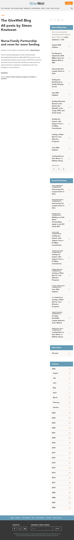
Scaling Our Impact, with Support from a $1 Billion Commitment (57, 123)
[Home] (37, 4)
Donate (69, 3)
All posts (55, 353)
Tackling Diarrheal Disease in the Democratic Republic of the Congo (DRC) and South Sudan (58, 107)
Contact (18, 517)
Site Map (48, 517)
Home (2, 15)
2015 (53, 463)
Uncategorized (24, 77)
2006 (53, 507)
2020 (53, 438)
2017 (53, 453)
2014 (53, 468)
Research (27, 8)
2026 (53, 369)
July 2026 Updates (55, 94)
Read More (4, 73)
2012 (53, 478)
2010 (53, 488)
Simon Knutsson (35, 50)
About (43, 8)
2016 (53, 458)
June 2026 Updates (55, 149)
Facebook (55, 39)
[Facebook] (54, 169)
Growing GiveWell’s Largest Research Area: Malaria (58, 318)
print (58, 20)
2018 (53, 448)
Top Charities (5, 8)
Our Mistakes (35, 8)
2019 (53, 443)
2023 (53, 423)
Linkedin (25, 528)
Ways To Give (55, 8)
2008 (53, 498)
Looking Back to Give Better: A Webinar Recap (58, 159)
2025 (53, 413)
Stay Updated (26, 517)
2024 (53, 418)
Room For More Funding (13, 77)
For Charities (40, 517)
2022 (53, 428)
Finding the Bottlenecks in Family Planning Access (57, 83)
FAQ (33, 517)
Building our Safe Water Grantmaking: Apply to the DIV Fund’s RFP (58, 220)
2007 (53, 502)
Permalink (32, 77)
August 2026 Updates (56, 46)
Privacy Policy (57, 517)
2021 (53, 433)
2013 (53, 473)
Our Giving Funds (17, 8)
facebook (51, 20)
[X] (59, 169)
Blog (48, 8)
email (62, 20)
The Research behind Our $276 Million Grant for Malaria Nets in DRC (58, 58)
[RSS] (64, 169)
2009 (53, 493)
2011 (53, 483)
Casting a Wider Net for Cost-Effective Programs (58, 138)
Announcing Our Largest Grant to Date (58, 71)
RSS (63, 39)
